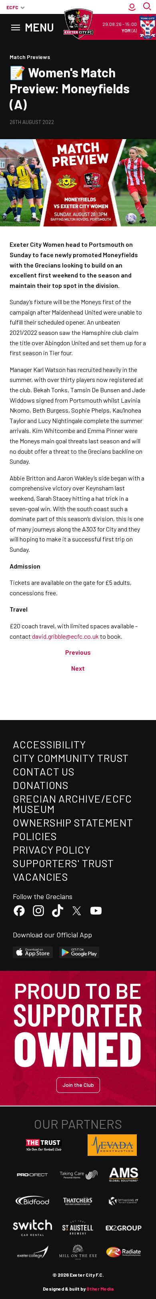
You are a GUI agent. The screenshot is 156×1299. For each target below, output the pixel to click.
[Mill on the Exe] (78, 1252)
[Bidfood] (32, 1201)
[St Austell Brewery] (78, 1227)
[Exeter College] (32, 1252)
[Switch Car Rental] (32, 1228)
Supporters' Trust (63, 863)
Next (78, 668)
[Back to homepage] (78, 24)
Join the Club (78, 1084)
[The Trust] (44, 1145)
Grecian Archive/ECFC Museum (72, 803)
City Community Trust (71, 758)
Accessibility (49, 744)
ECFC (12, 7)
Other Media (100, 1288)
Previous (78, 652)
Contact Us (44, 771)
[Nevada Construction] (112, 1145)
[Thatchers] (78, 1201)
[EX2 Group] (123, 1227)
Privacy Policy (51, 849)
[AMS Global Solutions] (123, 1174)
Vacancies (40, 876)
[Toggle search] (148, 7)
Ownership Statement (73, 822)
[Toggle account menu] (132, 7)
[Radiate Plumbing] (123, 1252)
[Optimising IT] (123, 1201)
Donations (41, 785)
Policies (35, 836)
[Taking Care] (78, 1174)
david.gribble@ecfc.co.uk (65, 636)
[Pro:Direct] (32, 1174)
